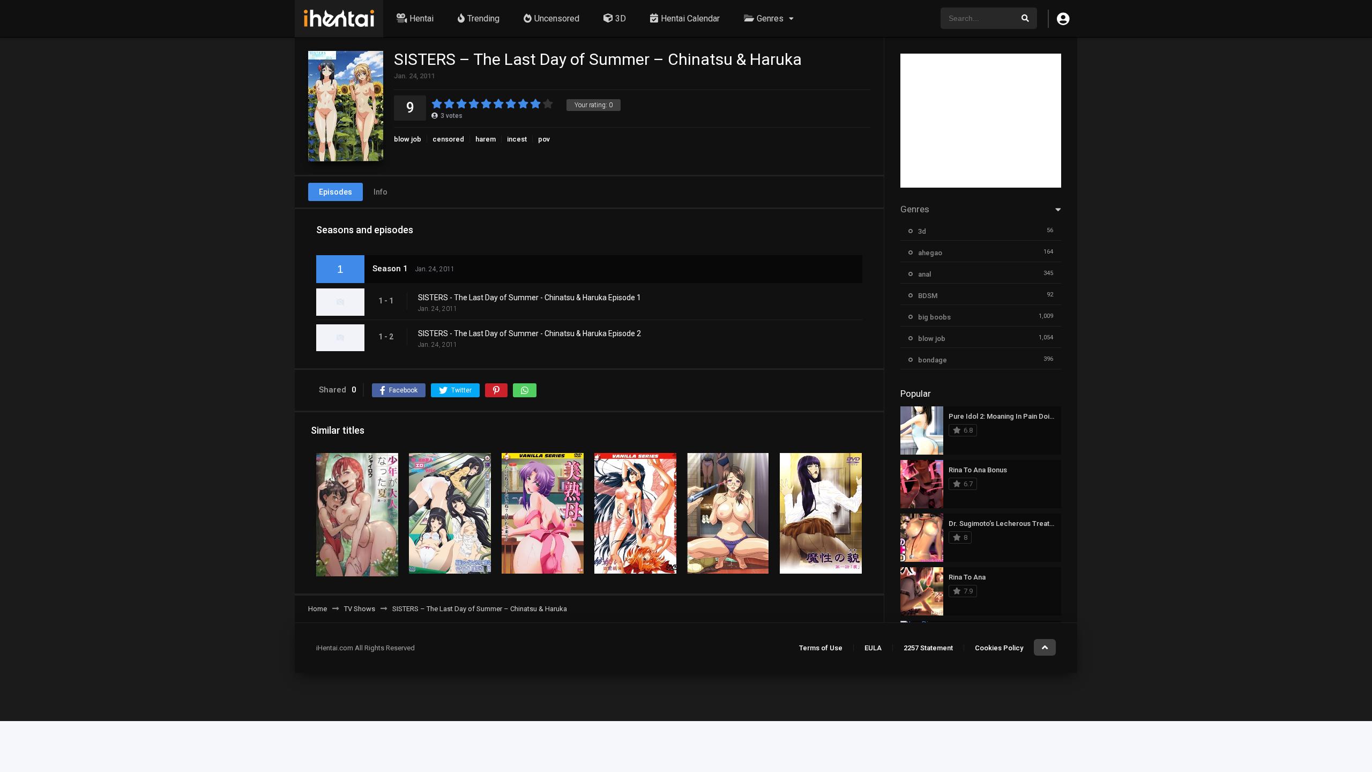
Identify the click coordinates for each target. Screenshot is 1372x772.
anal (924, 274)
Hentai (421, 18)
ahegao (930, 253)
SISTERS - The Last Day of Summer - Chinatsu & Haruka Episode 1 (529, 297)
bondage (932, 360)
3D (620, 18)
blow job (407, 139)
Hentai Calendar (690, 18)
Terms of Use (820, 648)
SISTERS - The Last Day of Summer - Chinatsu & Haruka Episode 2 (529, 333)
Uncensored (556, 18)
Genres (770, 18)
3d (922, 231)
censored (448, 139)
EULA (873, 648)
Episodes (335, 192)
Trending (483, 18)
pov (544, 139)
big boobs (934, 317)
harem (485, 139)
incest (517, 139)
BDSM (927, 296)
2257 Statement (928, 648)
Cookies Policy (999, 648)
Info (380, 192)
